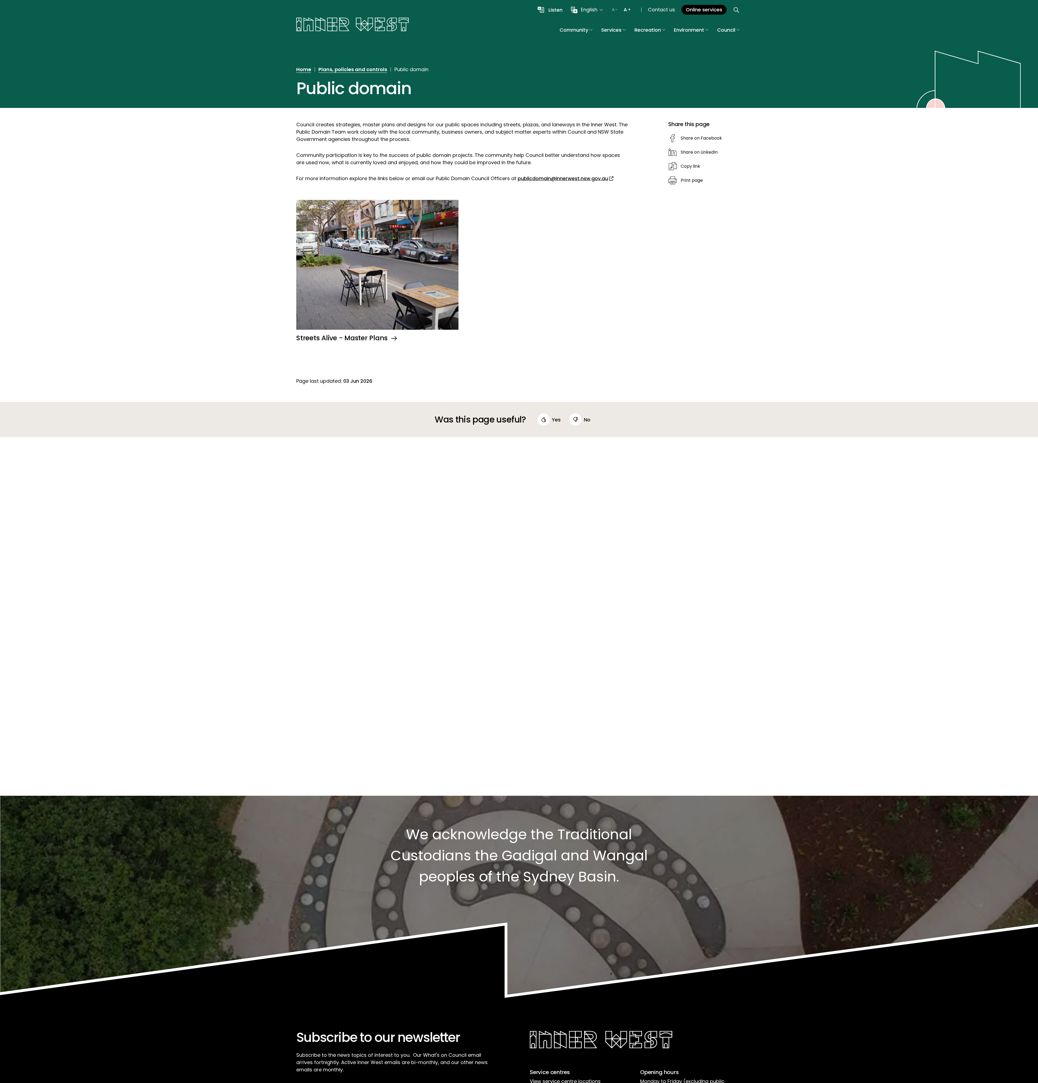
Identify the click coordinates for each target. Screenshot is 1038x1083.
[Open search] (736, 9)
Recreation (647, 30)
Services (611, 30)
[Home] (352, 25)
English (589, 9)
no (587, 419)
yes (556, 419)
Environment (689, 30)
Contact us (661, 9)
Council (726, 30)
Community (574, 30)
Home (303, 69)
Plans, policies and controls (352, 69)
